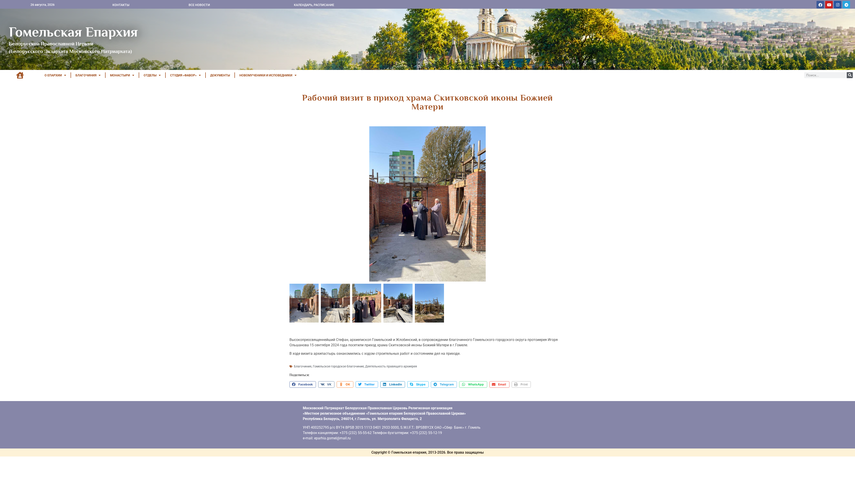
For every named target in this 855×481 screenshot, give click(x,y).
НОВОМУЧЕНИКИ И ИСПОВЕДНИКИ (265, 75)
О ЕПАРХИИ (53, 75)
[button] (302, 384)
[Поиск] (850, 75)
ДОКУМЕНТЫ (220, 75)
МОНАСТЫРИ (120, 75)
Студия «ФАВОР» (183, 75)
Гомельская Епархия (73, 32)
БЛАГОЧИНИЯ (85, 75)
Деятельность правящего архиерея (391, 366)
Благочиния (302, 366)
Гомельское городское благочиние (338, 366)
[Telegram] (846, 4)
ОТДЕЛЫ (150, 75)
